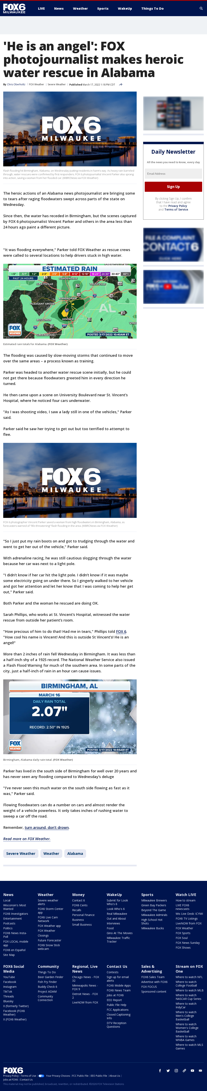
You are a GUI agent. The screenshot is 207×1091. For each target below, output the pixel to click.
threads (184, 1070)
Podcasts (9, 923)
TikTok (7, 991)
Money (78, 894)
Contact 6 (78, 900)
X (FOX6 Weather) (14, 1019)
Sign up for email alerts (118, 979)
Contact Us (117, 966)
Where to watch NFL (189, 977)
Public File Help (116, 1005)
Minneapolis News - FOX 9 (85, 987)
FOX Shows (183, 947)
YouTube (9, 977)
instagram (176, 1070)
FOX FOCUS (149, 987)
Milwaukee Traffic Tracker (118, 939)
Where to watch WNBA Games (186, 1038)
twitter (168, 1070)
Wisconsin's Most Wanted (14, 907)
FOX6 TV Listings (187, 918)
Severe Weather (57, 84)
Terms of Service (176, 209)
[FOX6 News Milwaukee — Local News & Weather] (16, 8)
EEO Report (114, 1000)
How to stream (185, 900)
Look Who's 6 (116, 909)
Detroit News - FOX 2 (85, 995)
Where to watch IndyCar (186, 1005)
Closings (43, 935)
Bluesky (8, 1001)
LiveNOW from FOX (189, 923)
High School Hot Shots (152, 921)
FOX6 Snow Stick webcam (49, 947)
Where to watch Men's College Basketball (186, 1015)
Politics (8, 928)
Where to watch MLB (190, 990)
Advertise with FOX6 (154, 982)
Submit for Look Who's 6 (117, 902)
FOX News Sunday (188, 943)
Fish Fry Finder (47, 982)
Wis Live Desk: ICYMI (189, 914)
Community (48, 966)
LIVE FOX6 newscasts (182, 907)
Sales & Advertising (151, 969)
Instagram (10, 987)
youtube (192, 1070)
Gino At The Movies (120, 933)
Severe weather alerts (48, 902)
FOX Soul (182, 938)
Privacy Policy (177, 206)
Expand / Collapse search (201, 8)
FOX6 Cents (80, 905)
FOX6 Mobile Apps (119, 985)
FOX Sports (183, 933)
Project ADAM (47, 991)
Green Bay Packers (153, 905)
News (8, 894)
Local (6, 900)
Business (78, 920)
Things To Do (47, 972)
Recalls (76, 910)
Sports (147, 894)
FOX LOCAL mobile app (15, 943)
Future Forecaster (49, 940)
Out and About (116, 918)
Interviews (113, 923)
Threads (8, 996)
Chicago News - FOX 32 (85, 979)
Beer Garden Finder (50, 977)
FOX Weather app (49, 926)
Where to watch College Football (186, 983)
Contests (112, 972)
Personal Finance (83, 915)
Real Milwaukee (117, 914)
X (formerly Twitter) (16, 1006)
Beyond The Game (153, 910)
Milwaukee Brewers (154, 900)
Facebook (9, 982)
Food (110, 928)
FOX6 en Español (14, 950)
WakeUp (114, 894)
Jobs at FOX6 (115, 995)
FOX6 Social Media (13, 969)
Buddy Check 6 (47, 987)
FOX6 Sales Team (153, 977)
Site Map (9, 955)
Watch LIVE (186, 894)
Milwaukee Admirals (154, 915)
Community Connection (45, 998)
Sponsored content (153, 991)
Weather (51, 853)
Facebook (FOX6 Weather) (14, 1012)
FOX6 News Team (119, 990)
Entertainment (12, 918)
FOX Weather (36, 84)
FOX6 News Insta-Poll (15, 935)
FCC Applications (118, 1010)
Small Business (82, 924)
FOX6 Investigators (15, 914)
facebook (160, 1070)
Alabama (75, 853)
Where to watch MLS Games (189, 1046)
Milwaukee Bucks (152, 928)
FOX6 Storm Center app (50, 910)
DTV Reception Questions (116, 1024)
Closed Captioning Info (118, 1016)
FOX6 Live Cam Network (48, 919)
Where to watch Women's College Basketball (187, 1027)
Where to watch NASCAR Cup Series (188, 997)
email (200, 1070)
